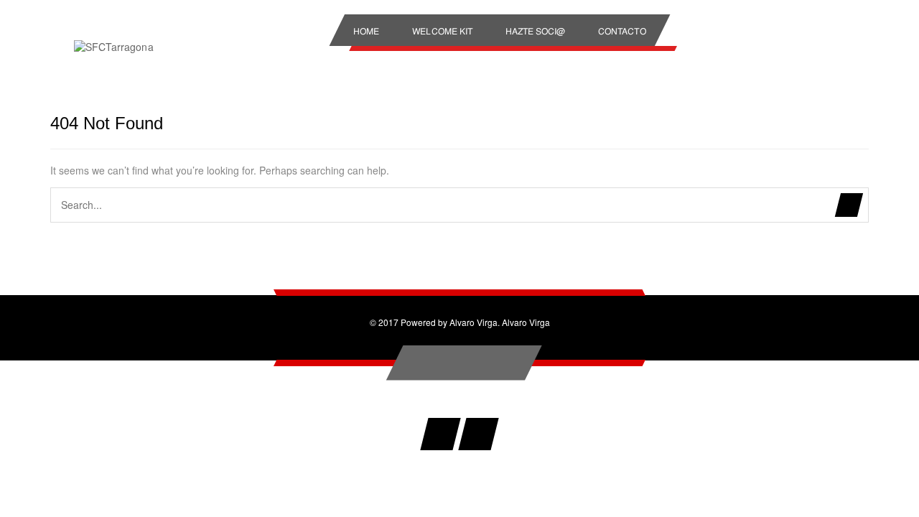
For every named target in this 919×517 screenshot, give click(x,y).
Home (366, 30)
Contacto (622, 30)
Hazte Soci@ (535, 30)
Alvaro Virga (526, 322)
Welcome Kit (442, 30)
